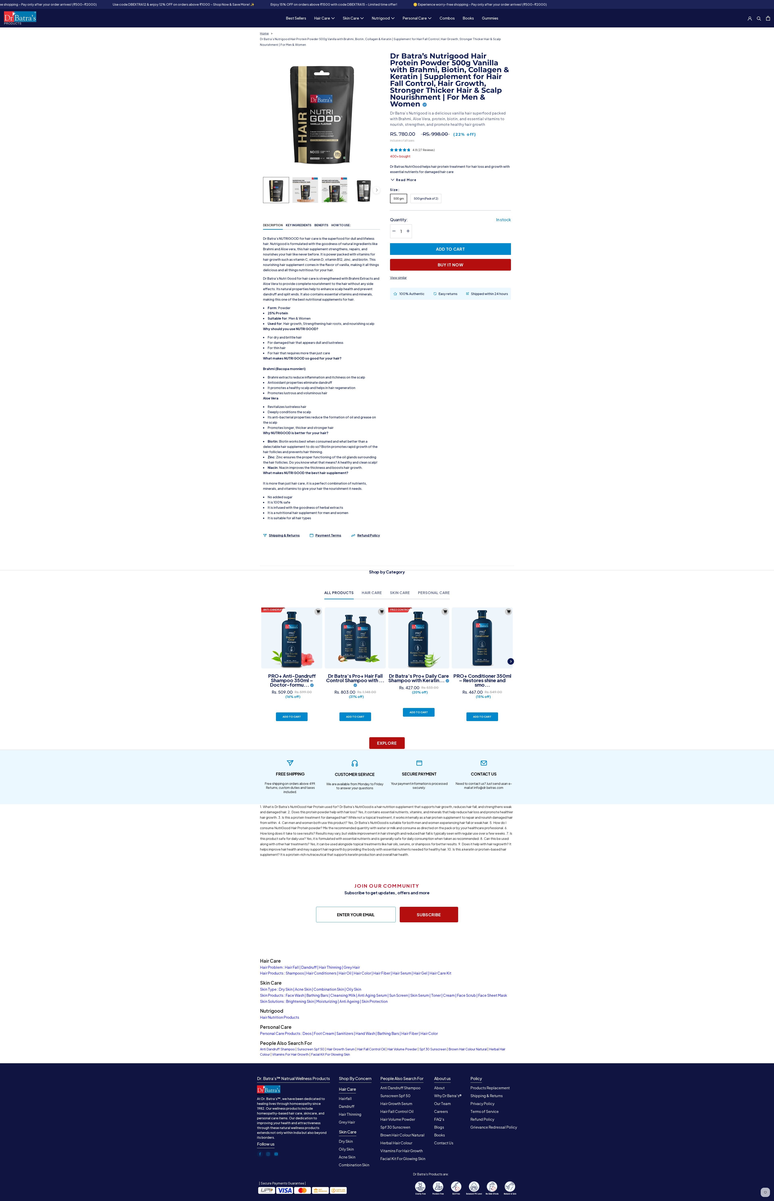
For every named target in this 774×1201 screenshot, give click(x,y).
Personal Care (415, 19)
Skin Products (271, 995)
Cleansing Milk (343, 995)
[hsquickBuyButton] (317, 611)
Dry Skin (286, 989)
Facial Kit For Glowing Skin (330, 1054)
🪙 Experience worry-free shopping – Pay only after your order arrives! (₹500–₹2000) (372, 4)
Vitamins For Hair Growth (290, 1054)
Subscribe (429, 914)
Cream (449, 995)
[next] (376, 190)
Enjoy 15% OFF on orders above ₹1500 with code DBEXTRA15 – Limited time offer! (226, 4)
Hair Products (271, 973)
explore (387, 742)
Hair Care (322, 19)
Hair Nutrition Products (279, 1017)
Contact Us (443, 1143)
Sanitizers (344, 1033)
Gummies (490, 19)
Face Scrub (466, 995)
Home (264, 33)
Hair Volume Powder (402, 1049)
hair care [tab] (372, 592)
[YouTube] (276, 1154)
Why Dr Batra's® (448, 1095)
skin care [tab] (400, 592)
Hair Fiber (381, 973)
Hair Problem (271, 967)
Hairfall (345, 1098)
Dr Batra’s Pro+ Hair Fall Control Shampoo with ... (355, 678)
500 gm (398, 198)
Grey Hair (352, 967)
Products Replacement (490, 1087)
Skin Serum (419, 995)
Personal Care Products (280, 1033)
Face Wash (295, 995)
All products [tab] (339, 592)
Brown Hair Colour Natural (467, 1049)
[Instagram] (268, 1154)
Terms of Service (484, 1111)
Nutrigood (381, 19)
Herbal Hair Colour (396, 1143)
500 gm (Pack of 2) (426, 198)
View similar (398, 277)
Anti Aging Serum (372, 995)
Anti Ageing (349, 1001)
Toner (436, 995)
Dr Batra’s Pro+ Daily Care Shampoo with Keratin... (418, 677)
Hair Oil (345, 973)
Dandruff (309, 967)
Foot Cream (324, 1033)
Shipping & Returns (284, 535)
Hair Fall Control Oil (371, 1049)
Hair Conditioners (321, 973)
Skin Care (351, 19)
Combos (447, 19)
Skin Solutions (272, 1001)
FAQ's (439, 1119)
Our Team (442, 1103)
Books (468, 19)
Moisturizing (326, 1001)
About (439, 1087)
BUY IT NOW (450, 264)
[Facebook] (260, 1154)
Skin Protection (375, 1001)
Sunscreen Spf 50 (310, 1049)
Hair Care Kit (440, 973)
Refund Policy (368, 535)
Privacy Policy (482, 1103)
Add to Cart (292, 716)
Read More (406, 179)
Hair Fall (292, 967)
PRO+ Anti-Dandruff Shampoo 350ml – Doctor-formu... (292, 680)
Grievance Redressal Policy (493, 1127)
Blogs (439, 1127)
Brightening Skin (300, 1001)
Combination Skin (329, 989)
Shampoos (295, 973)
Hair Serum (401, 973)
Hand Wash (365, 1033)
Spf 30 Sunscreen (432, 1049)
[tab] (273, 225)
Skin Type (268, 989)
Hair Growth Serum (341, 1049)
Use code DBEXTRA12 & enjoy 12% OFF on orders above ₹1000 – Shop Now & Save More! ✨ (76, 4)
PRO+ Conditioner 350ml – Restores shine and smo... (482, 680)
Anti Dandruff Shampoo (277, 1049)
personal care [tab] (434, 592)
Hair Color (362, 973)
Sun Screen (398, 995)
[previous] (266, 190)
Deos (307, 1033)
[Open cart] (768, 18)
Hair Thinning (330, 967)
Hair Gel (420, 973)
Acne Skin (303, 989)
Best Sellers (296, 19)
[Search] (759, 18)
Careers (441, 1111)
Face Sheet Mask (492, 995)
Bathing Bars (317, 995)
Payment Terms (328, 535)
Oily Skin (353, 989)
